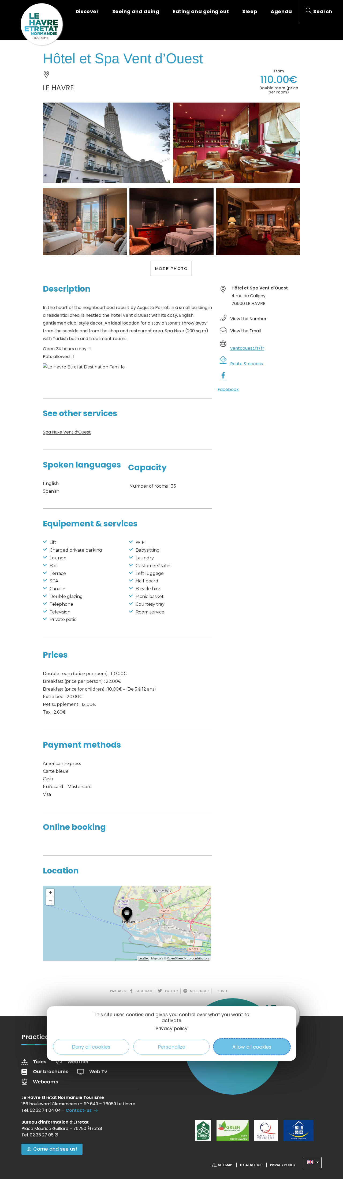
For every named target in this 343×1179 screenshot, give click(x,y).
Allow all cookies (251, 1047)
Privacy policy (172, 1029)
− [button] (50, 901)
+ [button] (50, 893)
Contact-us (79, 1110)
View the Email (245, 331)
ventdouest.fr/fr (247, 348)
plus (221, 991)
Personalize (171, 1047)
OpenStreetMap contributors (188, 958)
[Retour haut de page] (328, 1145)
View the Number (248, 319)
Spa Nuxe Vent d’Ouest (67, 432)
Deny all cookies (91, 1047)
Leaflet (144, 958)
